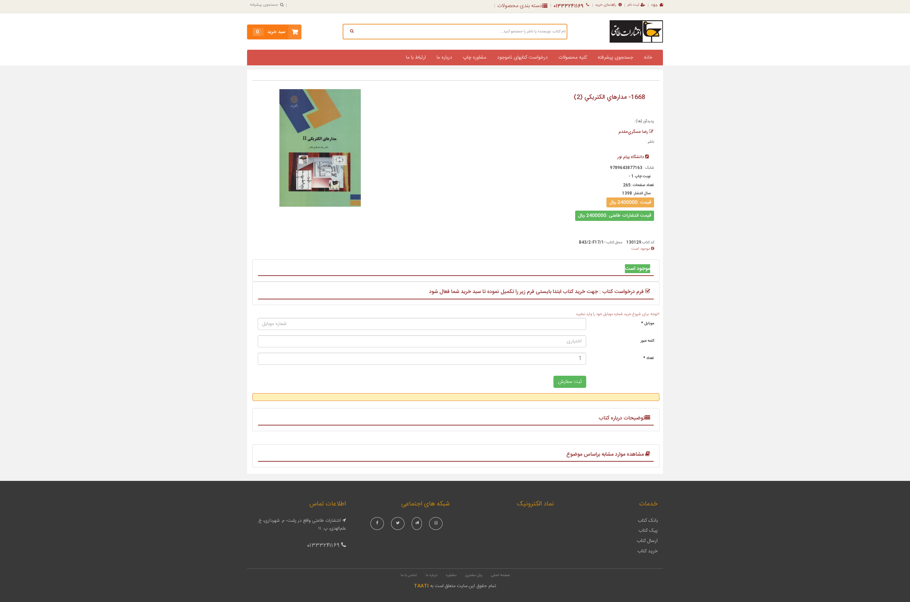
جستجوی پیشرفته (264, 5)
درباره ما (444, 57)
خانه (648, 57)
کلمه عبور (647, 341)
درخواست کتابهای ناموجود (522, 57)
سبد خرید (270, 32)
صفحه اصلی (500, 575)
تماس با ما (409, 575)
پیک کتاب (648, 530)
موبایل (647, 323)
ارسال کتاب (647, 541)
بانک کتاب (648, 520)
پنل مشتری (473, 575)
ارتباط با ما (416, 57)
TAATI (421, 586)
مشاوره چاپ (474, 57)
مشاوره (451, 575)
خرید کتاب (647, 551)
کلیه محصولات (572, 57)
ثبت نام (633, 5)
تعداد (648, 358)
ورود (654, 5)
